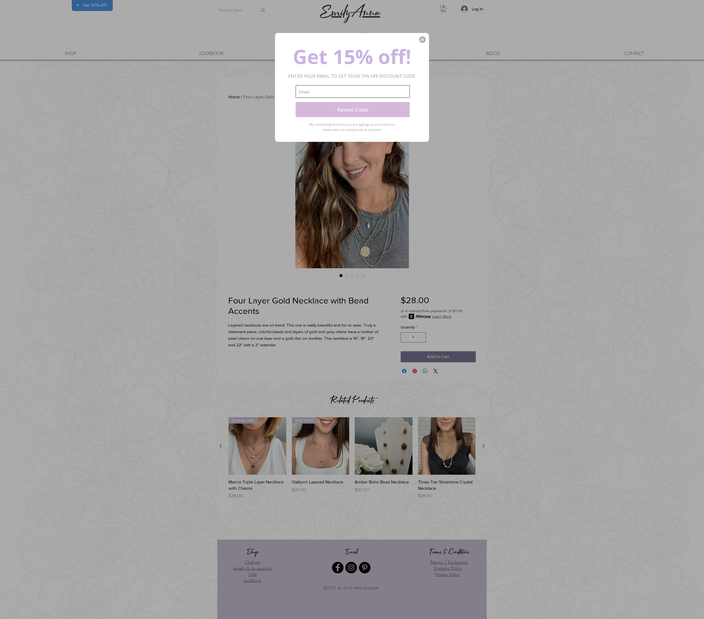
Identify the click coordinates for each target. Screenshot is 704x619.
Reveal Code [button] (353, 109)
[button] (422, 39)
